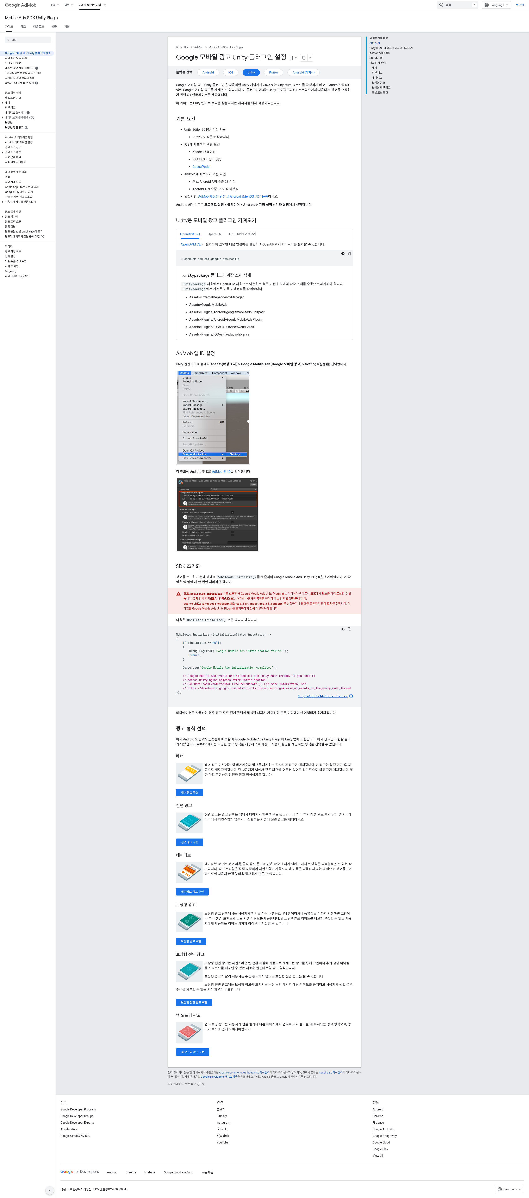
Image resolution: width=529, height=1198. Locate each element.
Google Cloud (381, 1142)
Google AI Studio (383, 1129)
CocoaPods (201, 167)
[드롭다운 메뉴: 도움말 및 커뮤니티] (106, 5)
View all (378, 1155)
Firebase (378, 1122)
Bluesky (222, 1116)
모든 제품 (207, 1172)
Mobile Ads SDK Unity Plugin (31, 17)
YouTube (223, 1142)
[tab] (190, 234)
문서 (53, 5)
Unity (251, 72)
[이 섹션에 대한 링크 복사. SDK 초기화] (204, 566)
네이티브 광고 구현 (192, 892)
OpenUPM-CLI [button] (190, 234)
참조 (23, 26)
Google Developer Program (78, 1109)
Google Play (380, 1149)
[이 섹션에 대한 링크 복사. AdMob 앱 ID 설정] (219, 353)
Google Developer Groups (77, 1116)
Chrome (378, 1116)
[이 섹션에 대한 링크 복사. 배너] (187, 756)
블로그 (221, 1109)
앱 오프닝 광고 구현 (192, 1052)
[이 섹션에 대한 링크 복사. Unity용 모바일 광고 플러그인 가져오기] (260, 220)
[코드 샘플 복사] (349, 253)
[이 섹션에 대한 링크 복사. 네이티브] (195, 855)
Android (208, 72)
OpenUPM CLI (191, 244)
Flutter (273, 72)
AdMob (29, 5)
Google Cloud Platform (178, 1172)
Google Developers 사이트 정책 (219, 1076)
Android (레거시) (304, 72)
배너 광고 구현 (189, 793)
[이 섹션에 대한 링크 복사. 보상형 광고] (200, 905)
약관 (63, 1189)
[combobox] (457, 5)
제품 (186, 47)
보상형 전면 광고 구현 (194, 1002)
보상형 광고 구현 (191, 941)
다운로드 (38, 26)
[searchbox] (28, 40)
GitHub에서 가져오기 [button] (242, 234)
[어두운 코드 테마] (343, 253)
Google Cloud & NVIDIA (75, 1136)
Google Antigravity (385, 1136)
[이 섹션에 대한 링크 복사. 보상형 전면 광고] (208, 954)
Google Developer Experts (77, 1122)
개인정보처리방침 (80, 1189)
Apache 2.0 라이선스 (331, 1072)
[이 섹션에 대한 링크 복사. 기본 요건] (199, 119)
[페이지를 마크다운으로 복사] (304, 57)
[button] (27, 102)
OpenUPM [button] (214, 234)
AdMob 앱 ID (221, 472)
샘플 (67, 5)
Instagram (223, 1122)
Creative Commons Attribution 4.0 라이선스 (244, 1072)
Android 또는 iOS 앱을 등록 (249, 196)
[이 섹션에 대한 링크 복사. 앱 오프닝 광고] (204, 1015)
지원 (67, 26)
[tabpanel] (264, 289)
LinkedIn (222, 1129)
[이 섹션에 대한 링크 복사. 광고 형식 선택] (210, 729)
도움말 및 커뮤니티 (89, 5)
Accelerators (69, 1129)
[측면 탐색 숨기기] (50, 1190)
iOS (230, 72)
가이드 (9, 26)
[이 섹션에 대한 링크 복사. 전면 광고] (196, 806)
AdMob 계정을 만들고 (213, 196)
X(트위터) (223, 1136)
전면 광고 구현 (189, 842)
